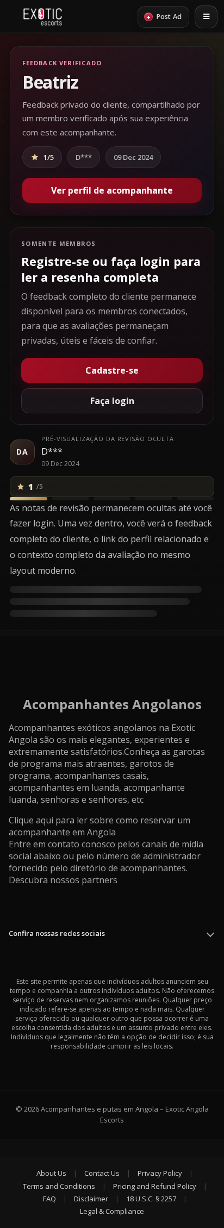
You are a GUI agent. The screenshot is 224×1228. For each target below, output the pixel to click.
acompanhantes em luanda (64, 787)
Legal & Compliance (112, 1211)
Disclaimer (91, 1199)
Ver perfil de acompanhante (112, 190)
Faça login (112, 401)
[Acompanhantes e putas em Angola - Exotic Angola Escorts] (43, 17)
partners (99, 880)
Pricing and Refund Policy (154, 1186)
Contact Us (102, 1173)
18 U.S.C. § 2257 (151, 1199)
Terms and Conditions (59, 1186)
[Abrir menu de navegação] (206, 16)
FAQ (49, 1199)
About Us (51, 1173)
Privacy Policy (160, 1173)
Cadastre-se (112, 370)
